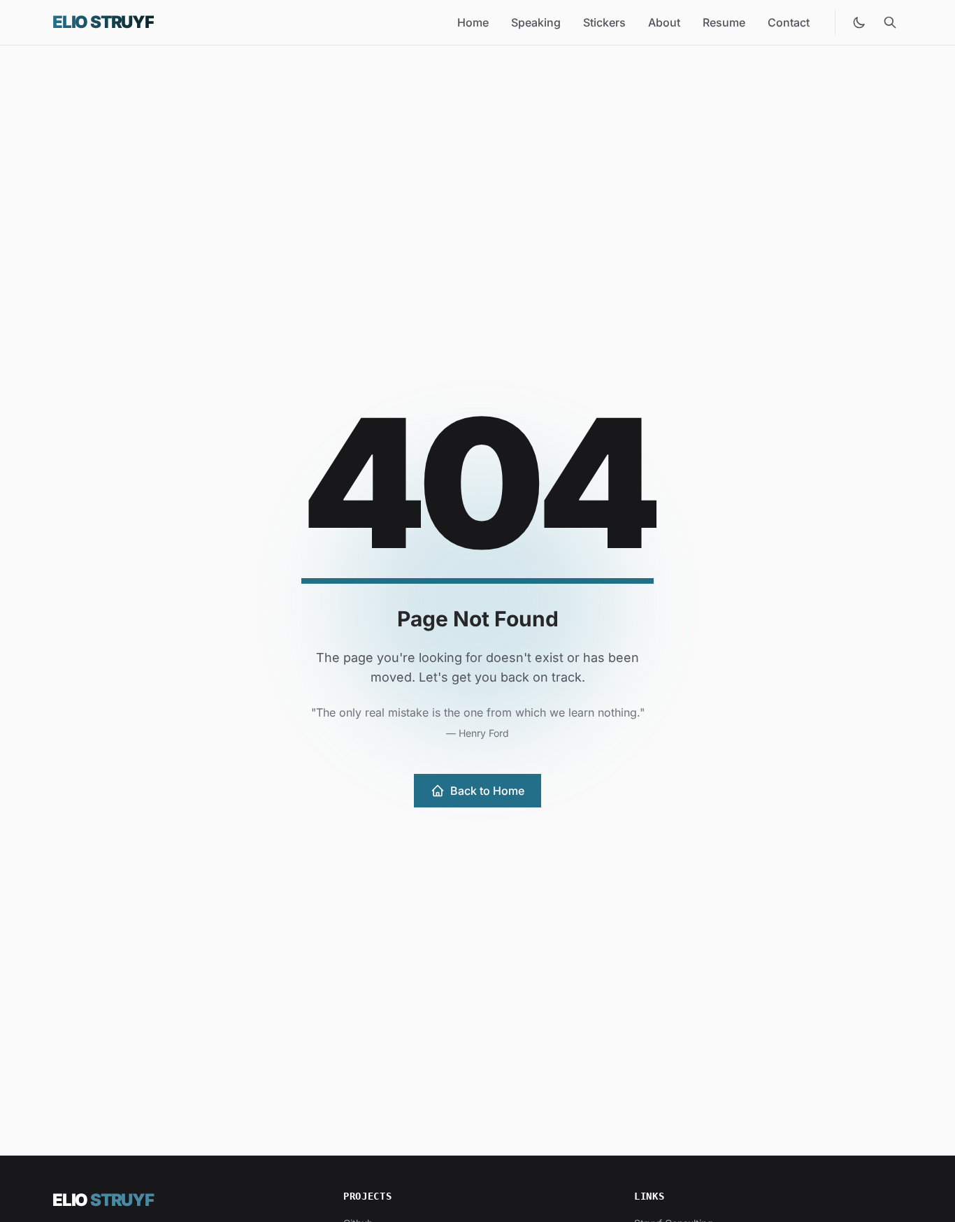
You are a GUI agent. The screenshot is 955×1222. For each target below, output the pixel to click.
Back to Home (487, 791)
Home (473, 22)
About (664, 22)
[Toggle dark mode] (859, 22)
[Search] (890, 22)
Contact (789, 22)
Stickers (604, 22)
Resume (724, 22)
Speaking (536, 22)
